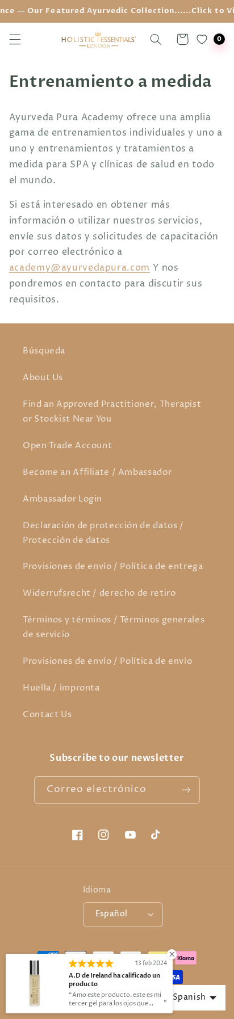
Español (111, 914)
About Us (43, 378)
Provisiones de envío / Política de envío (107, 661)
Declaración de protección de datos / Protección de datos (103, 533)
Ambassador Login (62, 499)
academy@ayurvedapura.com (79, 268)
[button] (15, 39)
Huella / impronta (61, 688)
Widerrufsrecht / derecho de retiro (99, 593)
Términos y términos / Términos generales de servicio (113, 627)
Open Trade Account (67, 446)
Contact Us (47, 715)
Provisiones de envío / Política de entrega (113, 566)
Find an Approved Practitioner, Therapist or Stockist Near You (112, 412)
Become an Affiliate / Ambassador (97, 472)
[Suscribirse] (186, 790)
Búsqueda (44, 351)
